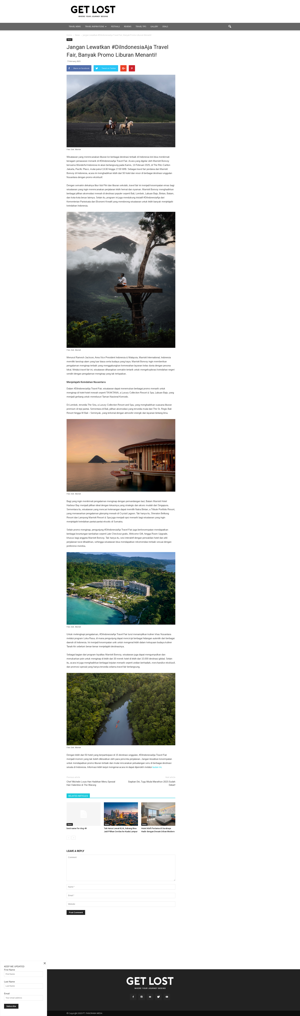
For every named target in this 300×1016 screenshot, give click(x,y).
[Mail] (150, 997)
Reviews (127, 26)
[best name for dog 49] (84, 814)
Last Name (9, 981)
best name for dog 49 (77, 828)
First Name (9, 969)
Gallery (154, 26)
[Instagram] (141, 997)
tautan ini (156, 767)
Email (7, 993)
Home (69, 35)
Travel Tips (141, 26)
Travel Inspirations (94, 26)
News (69, 39)
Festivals (115, 26)
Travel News (75, 26)
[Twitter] (158, 997)
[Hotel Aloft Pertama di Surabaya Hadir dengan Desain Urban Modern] (158, 814)
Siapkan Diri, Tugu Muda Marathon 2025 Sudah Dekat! (151, 783)
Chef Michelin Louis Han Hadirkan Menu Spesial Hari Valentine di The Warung (91, 783)
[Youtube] (167, 997)
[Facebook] (133, 997)
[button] (229, 26)
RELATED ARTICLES (78, 796)
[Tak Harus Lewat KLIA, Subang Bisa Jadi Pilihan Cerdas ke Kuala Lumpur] (121, 814)
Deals (165, 26)
